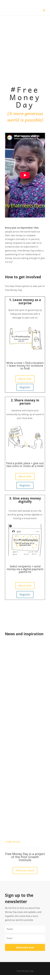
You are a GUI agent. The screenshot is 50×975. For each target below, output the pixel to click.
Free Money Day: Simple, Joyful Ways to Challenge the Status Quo (24, 781)
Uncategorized (22, 722)
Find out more (25, 870)
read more (13, 696)
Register (25, 387)
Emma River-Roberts (21, 650)
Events (18, 654)
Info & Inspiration (32, 654)
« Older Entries (12, 841)
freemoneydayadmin (21, 718)
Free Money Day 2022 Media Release (22, 646)
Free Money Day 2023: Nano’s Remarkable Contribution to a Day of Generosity (23, 713)
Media (11, 657)
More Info (25, 379)
